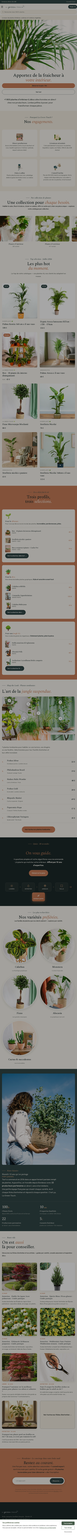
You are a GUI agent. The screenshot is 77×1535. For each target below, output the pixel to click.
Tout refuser (68, 1527)
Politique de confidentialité (47, 1528)
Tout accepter (68, 1523)
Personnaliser (68, 1531)
